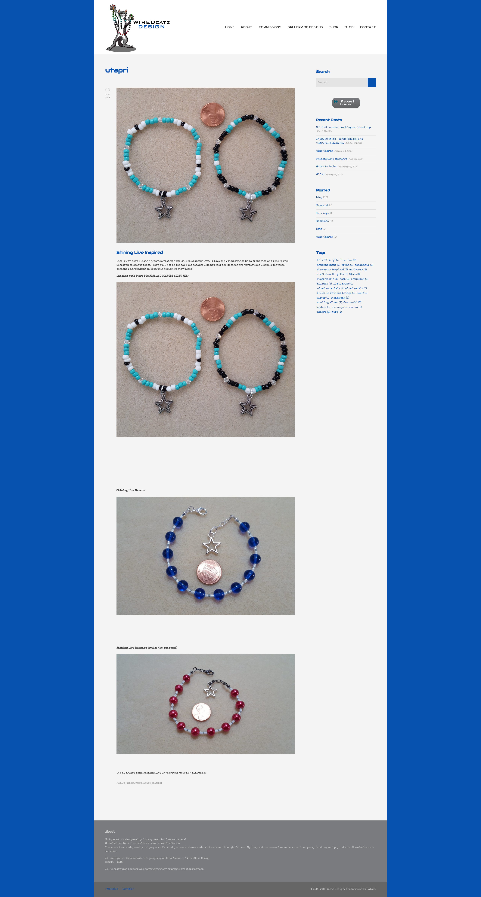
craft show (326, 274)
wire (337, 312)
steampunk (340, 298)
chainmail (364, 265)
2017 (322, 260)
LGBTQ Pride (343, 284)
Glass (354, 274)
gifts (342, 274)
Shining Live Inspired (139, 252)
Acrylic (335, 260)
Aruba (347, 265)
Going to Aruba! (326, 167)
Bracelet (322, 205)
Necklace (322, 221)
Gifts (319, 174)
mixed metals (356, 288)
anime (350, 260)
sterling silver (329, 302)
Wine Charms (324, 151)
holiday (324, 284)
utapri (323, 312)
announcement (328, 265)
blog (319, 197)
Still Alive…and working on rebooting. (343, 127)
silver (323, 298)
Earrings (322, 213)
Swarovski (352, 302)
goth (344, 279)
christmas (358, 270)
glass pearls (327, 279)
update (323, 307)
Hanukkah (359, 279)
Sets (319, 229)
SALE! (362, 293)
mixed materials (330, 288)
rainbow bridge (342, 293)
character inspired (332, 270)
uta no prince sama (347, 307)
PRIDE (323, 293)
